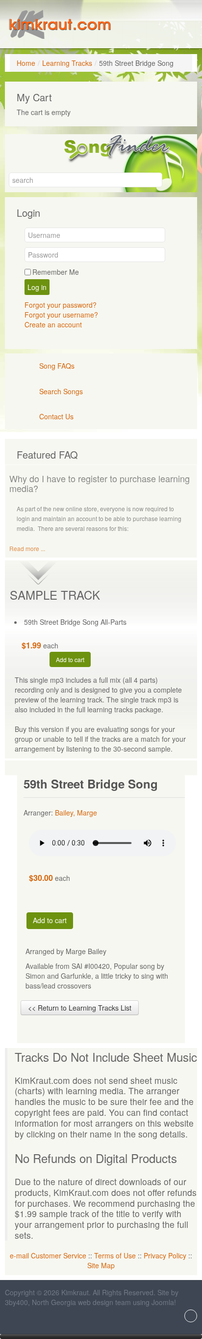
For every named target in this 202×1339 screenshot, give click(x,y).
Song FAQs (57, 366)
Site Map (101, 1265)
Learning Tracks (67, 63)
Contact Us (56, 416)
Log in (37, 287)
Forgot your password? (61, 305)
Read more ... (27, 548)
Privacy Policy (165, 1255)
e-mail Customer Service (48, 1255)
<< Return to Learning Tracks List (79, 1008)
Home (26, 63)
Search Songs (61, 391)
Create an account (53, 324)
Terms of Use (115, 1255)
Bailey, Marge (76, 812)
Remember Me (55, 272)
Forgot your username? (61, 315)
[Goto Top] (190, 1317)
